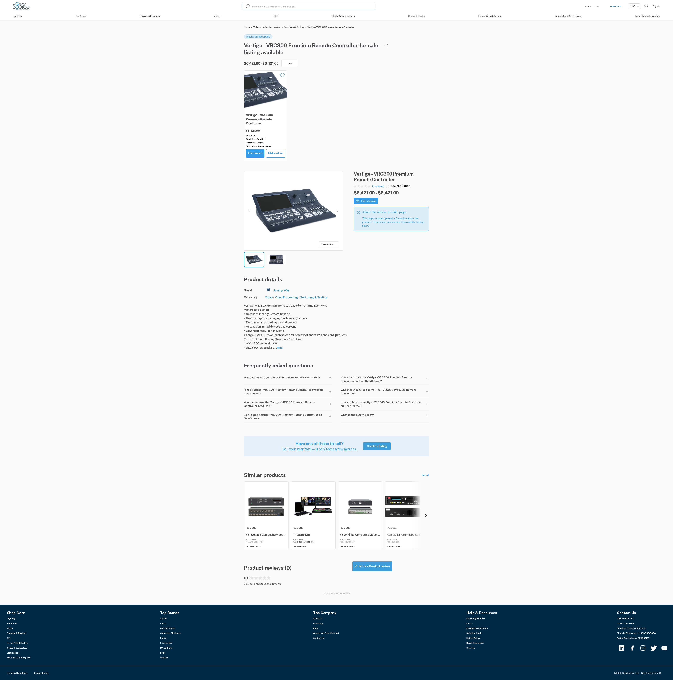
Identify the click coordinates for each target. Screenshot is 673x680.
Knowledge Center (475, 618)
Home (247, 27)
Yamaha (164, 658)
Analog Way (282, 290)
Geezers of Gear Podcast (326, 633)
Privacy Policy (41, 673)
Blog (315, 628)
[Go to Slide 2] (276, 259)
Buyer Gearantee (475, 643)
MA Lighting (166, 648)
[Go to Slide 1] (254, 259)
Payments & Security (477, 628)
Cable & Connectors (17, 648)
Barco (163, 623)
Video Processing (271, 27)
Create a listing (377, 446)
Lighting (11, 618)
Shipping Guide (474, 633)
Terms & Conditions (17, 673)
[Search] (246, 6)
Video (256, 27)
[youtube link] (666, 648)
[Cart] (646, 6)
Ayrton (163, 618)
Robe (162, 653)
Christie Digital (167, 628)
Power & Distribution (17, 643)
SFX (9, 638)
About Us (318, 618)
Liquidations (13, 653)
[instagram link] (645, 648)
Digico (163, 638)
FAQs (469, 623)
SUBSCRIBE (643, 638)
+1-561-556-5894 (646, 633)
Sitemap (470, 648)
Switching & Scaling (294, 27)
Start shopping (368, 201)
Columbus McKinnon (170, 633)
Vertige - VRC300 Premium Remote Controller (330, 27)
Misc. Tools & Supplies (18, 658)
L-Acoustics (166, 643)
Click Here (629, 623)
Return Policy (473, 638)
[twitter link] (655, 648)
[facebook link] (634, 648)
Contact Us (318, 638)
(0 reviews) (378, 186)
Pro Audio (12, 623)
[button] (293, 210)
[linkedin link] (623, 648)
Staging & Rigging (16, 633)
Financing (318, 623)
